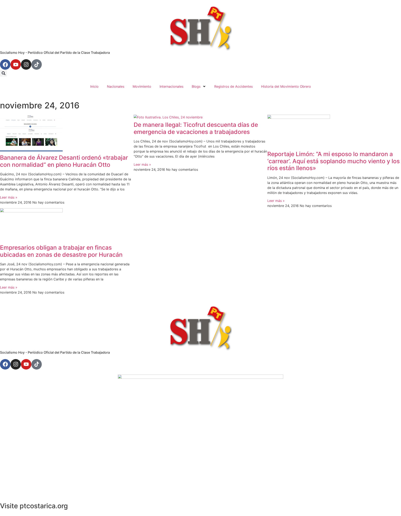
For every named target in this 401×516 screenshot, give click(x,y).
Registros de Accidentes (233, 86)
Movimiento (142, 86)
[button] (3, 73)
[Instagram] (26, 64)
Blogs (196, 86)
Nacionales (115, 86)
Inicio (94, 86)
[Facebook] (5, 64)
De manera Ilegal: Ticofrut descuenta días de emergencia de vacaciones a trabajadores (196, 128)
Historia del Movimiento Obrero (286, 86)
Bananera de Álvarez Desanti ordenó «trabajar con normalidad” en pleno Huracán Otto (64, 161)
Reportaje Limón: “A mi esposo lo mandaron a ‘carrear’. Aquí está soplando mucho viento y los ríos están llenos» (333, 161)
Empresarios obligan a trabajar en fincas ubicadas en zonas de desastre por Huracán (61, 251)
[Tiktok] (36, 64)
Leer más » (8, 197)
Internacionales (171, 86)
